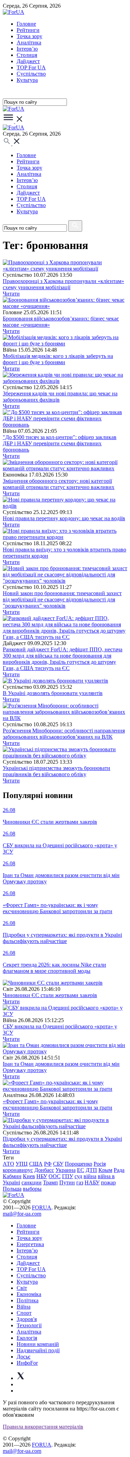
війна (90, 1176)
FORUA (41, 1207)
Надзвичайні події (38, 1350)
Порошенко (78, 1164)
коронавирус (18, 1170)
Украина (65, 1170)
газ (79, 1182)
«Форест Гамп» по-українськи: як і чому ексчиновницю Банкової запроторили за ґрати (57, 1104)
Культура (27, 80)
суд (78, 1176)
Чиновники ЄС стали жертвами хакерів (50, 995)
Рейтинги (28, 30)
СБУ (58, 1164)
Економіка (29, 1294)
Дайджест (28, 61)
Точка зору (29, 36)
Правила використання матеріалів (43, 1427)
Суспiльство (31, 74)
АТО (8, 1164)
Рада (119, 1170)
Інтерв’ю (27, 49)
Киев (29, 1176)
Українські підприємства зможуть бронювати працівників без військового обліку (56, 771)
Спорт (24, 1313)
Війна (24, 1307)
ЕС (80, 1170)
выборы (32, 1189)
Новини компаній (38, 1344)
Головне (26, 24)
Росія (100, 1164)
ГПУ (67, 1176)
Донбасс (44, 1170)
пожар (108, 1182)
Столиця (27, 55)
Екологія (27, 1338)
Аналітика (29, 42)
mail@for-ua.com (22, 1214)
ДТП (91, 1170)
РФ (48, 1164)
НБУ (41, 1176)
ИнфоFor (27, 1363)
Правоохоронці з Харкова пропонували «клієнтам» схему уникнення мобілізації (63, 284)
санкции (31, 1182)
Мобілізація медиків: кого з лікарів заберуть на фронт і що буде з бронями (58, 359)
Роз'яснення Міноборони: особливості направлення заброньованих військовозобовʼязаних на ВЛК (64, 734)
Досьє (24, 1357)
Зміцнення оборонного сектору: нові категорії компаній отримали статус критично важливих (58, 484)
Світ (22, 1288)
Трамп (50, 1182)
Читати (11, 294)
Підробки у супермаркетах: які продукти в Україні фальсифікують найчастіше (62, 1142)
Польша (12, 1189)
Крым (105, 1170)
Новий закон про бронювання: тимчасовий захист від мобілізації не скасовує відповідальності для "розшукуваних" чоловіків (62, 599)
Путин (67, 1182)
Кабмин (12, 1176)
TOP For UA (31, 67)
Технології (29, 1325)
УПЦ (22, 1164)
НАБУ (92, 1182)
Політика (27, 1300)
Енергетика (30, 1244)
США (36, 1164)
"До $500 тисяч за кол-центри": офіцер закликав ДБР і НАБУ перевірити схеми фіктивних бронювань (59, 443)
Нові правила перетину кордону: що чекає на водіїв (64, 518)
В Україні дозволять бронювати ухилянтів (53, 693)
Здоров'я (27, 1319)
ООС (55, 1176)
